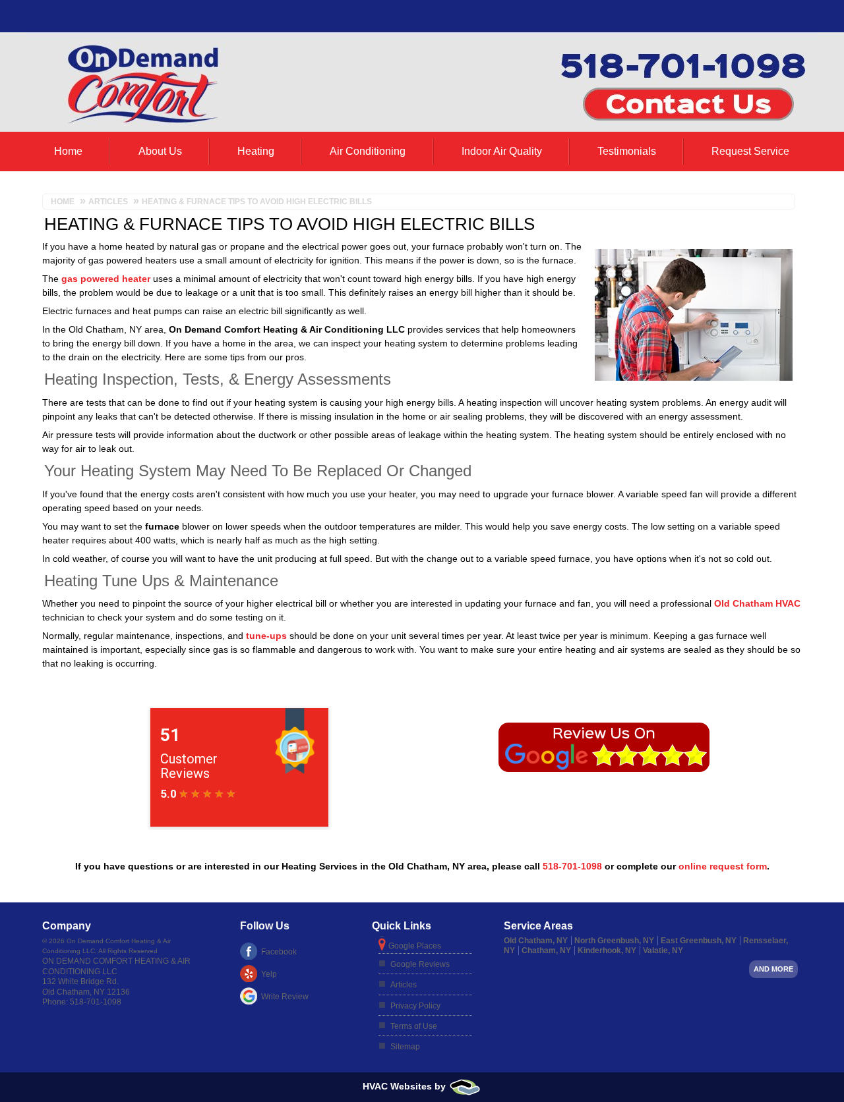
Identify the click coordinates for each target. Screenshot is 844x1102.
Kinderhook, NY (607, 950)
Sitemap (405, 1046)
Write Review (285, 997)
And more (773, 969)
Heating (255, 151)
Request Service (750, 151)
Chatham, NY (546, 950)
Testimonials (626, 151)
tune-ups (266, 635)
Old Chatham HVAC (757, 603)
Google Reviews (420, 964)
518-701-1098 (572, 866)
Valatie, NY (663, 950)
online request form (722, 866)
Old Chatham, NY (536, 940)
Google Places (414, 945)
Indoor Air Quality (502, 151)
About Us (160, 151)
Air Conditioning (368, 151)
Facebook (279, 952)
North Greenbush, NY (614, 940)
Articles (403, 984)
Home (68, 151)
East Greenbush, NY (699, 940)
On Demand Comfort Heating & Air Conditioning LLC (116, 966)
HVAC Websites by (405, 1086)
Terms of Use (413, 1026)
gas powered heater (105, 278)
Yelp (269, 974)
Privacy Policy (415, 1005)
